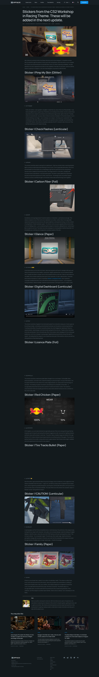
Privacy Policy (39, 657)
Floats (51, 666)
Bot (50, 669)
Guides (51, 660)
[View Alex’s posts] (26, 603)
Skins (53, 23)
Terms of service (40, 659)
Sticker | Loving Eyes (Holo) (54, 278)
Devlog (51, 663)
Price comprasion (53, 664)
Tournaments (52, 662)
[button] (49, 86)
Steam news (52, 657)
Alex (24, 23)
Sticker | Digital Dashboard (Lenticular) (48, 286)
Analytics (52, 667)
